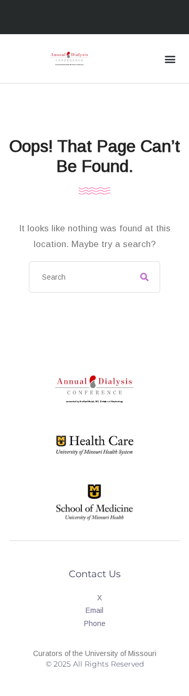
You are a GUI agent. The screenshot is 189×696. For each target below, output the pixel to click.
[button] (169, 58)
